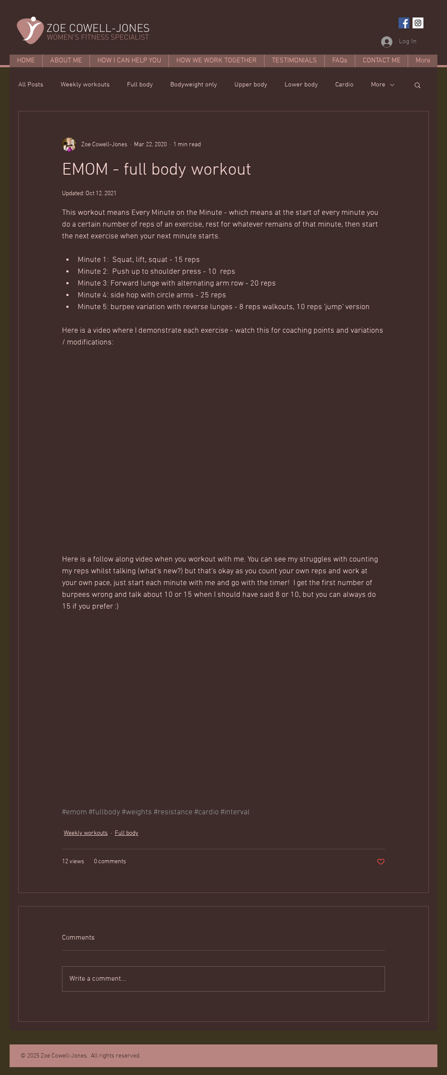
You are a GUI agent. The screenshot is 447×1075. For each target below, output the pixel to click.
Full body (140, 85)
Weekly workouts (85, 85)
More (378, 85)
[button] (417, 84)
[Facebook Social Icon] (404, 22)
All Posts (30, 85)
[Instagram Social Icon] (418, 22)
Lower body (301, 85)
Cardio (344, 85)
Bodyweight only (193, 85)
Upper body (250, 85)
